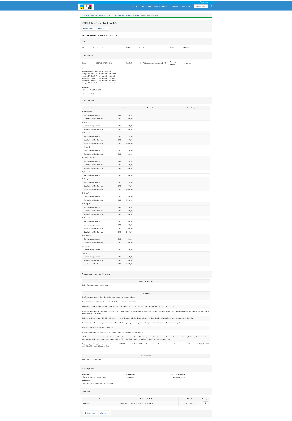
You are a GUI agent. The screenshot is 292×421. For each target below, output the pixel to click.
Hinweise (146, 293)
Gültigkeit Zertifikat (177, 375)
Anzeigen (205, 399)
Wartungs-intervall (174, 63)
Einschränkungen (146, 281)
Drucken (103, 28)
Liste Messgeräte (132, 15)
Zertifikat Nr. (130, 375)
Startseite (85, 15)
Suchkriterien (119, 15)
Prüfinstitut (86, 375)
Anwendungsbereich (90, 69)
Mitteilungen (146, 355)
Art (83, 48)
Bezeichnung (152, 108)
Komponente (96, 108)
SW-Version (86, 87)
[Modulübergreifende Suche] (211, 6)
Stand (172, 48)
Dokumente (89, 28)
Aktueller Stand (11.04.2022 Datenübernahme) (99, 35)
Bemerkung (190, 108)
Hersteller (129, 63)
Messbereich (122, 108)
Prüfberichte (86, 381)
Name (84, 63)
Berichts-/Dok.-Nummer (149, 399)
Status (128, 48)
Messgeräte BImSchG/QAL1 (101, 15)
